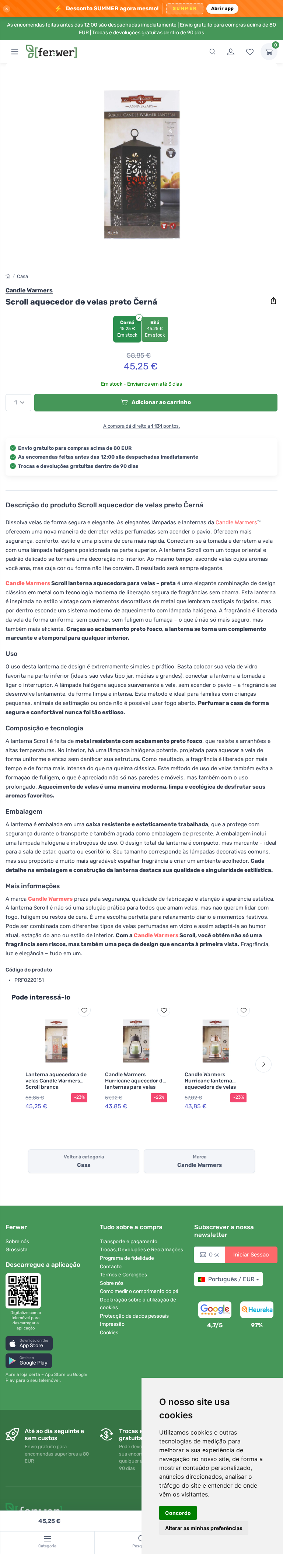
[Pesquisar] (212, 51)
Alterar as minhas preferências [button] (203, 1528)
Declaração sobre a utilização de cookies (138, 1304)
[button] (29, 1343)
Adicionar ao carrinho (160, 402)
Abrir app (222, 8)
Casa (22, 276)
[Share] (273, 301)
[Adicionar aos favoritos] (84, 1010)
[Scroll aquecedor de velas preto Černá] (141, 165)
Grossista (17, 1250)
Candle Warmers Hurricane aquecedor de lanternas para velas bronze (135, 1083)
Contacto (111, 1266)
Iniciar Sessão (251, 1254)
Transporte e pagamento (128, 1241)
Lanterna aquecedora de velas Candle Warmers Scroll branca (56, 1080)
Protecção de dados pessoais (134, 1316)
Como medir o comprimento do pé (139, 1291)
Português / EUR (231, 1279)
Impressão (112, 1324)
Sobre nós (17, 1241)
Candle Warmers (236, 522)
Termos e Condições (123, 1275)
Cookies (109, 1332)
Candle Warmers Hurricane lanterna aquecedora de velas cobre (210, 1083)
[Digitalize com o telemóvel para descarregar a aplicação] (25, 1290)
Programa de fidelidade (127, 1258)
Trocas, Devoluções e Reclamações (141, 1250)
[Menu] (15, 51)
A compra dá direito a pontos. (141, 426)
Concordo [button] (178, 1513)
